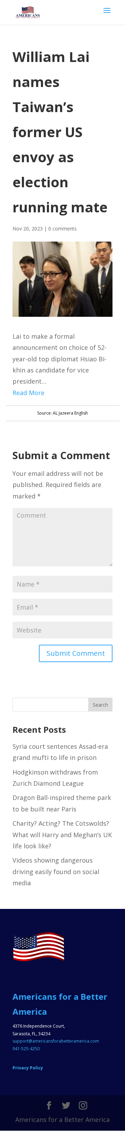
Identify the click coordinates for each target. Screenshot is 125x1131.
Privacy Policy (27, 1068)
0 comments (62, 228)
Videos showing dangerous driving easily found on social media (55, 871)
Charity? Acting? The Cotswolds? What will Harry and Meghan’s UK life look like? (62, 834)
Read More (28, 392)
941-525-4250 (26, 1049)
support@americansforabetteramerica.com (55, 1041)
